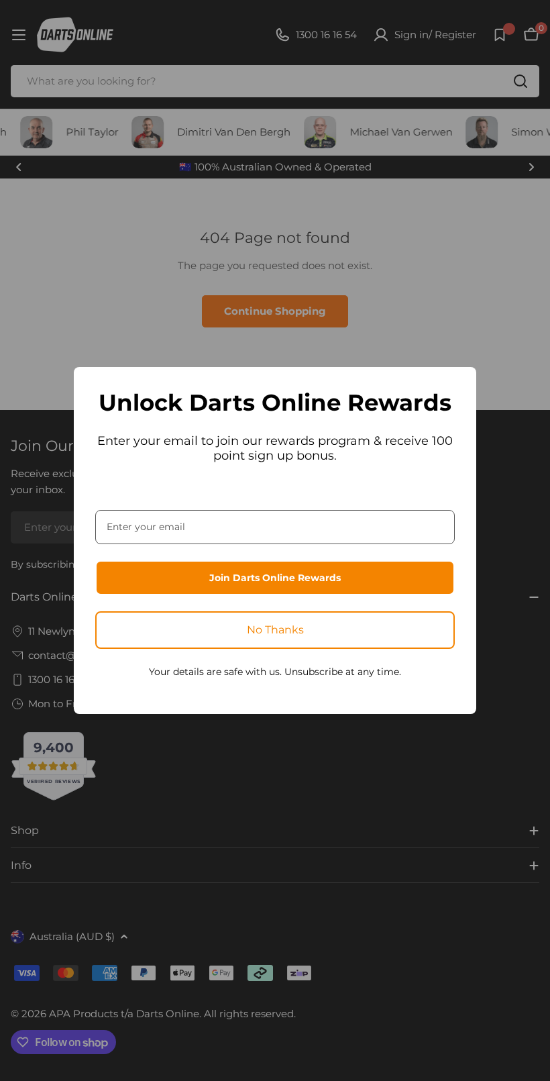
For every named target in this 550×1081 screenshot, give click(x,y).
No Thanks (275, 629)
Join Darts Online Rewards (275, 578)
